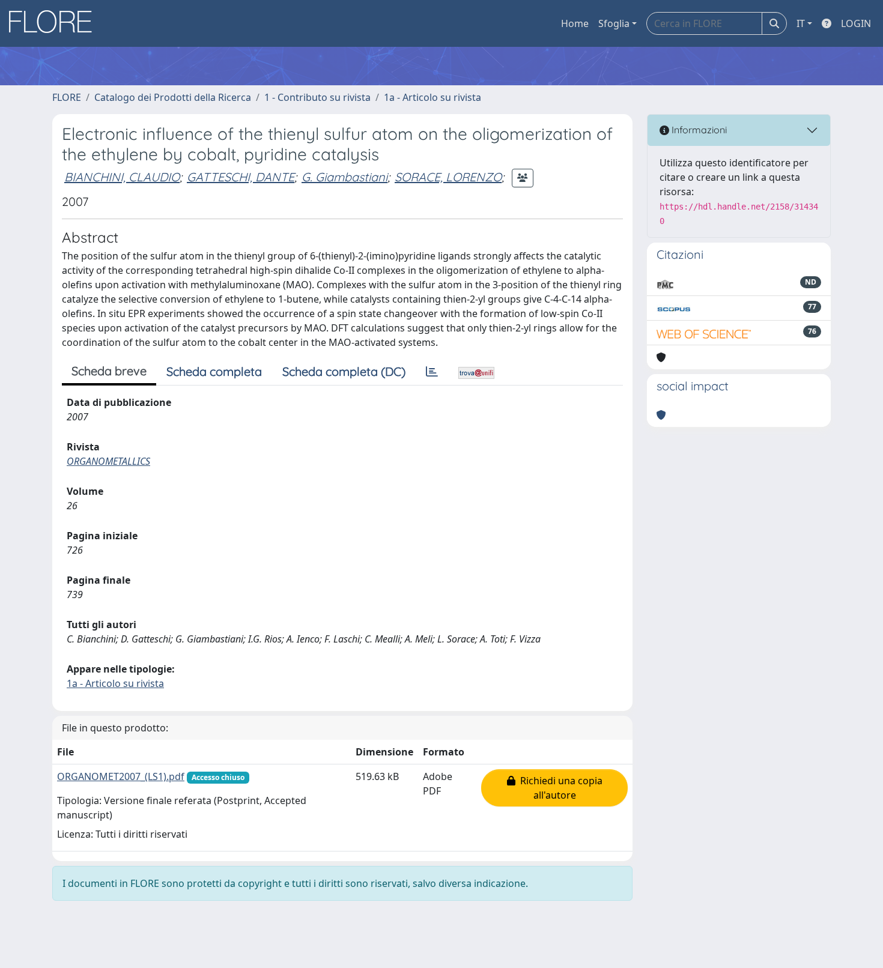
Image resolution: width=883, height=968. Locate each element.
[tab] (432, 371)
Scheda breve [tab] (109, 370)
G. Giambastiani (344, 176)
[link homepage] (54, 23)
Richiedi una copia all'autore (558, 788)
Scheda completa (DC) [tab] (343, 371)
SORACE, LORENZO (448, 176)
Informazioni (698, 130)
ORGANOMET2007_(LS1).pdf (120, 776)
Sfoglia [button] (614, 23)
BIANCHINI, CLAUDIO (122, 176)
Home (575, 23)
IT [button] (801, 23)
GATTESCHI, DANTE (240, 176)
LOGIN (856, 23)
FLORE (66, 97)
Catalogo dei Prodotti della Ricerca (172, 97)
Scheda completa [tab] (214, 371)
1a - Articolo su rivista (432, 97)
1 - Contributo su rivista (317, 97)
